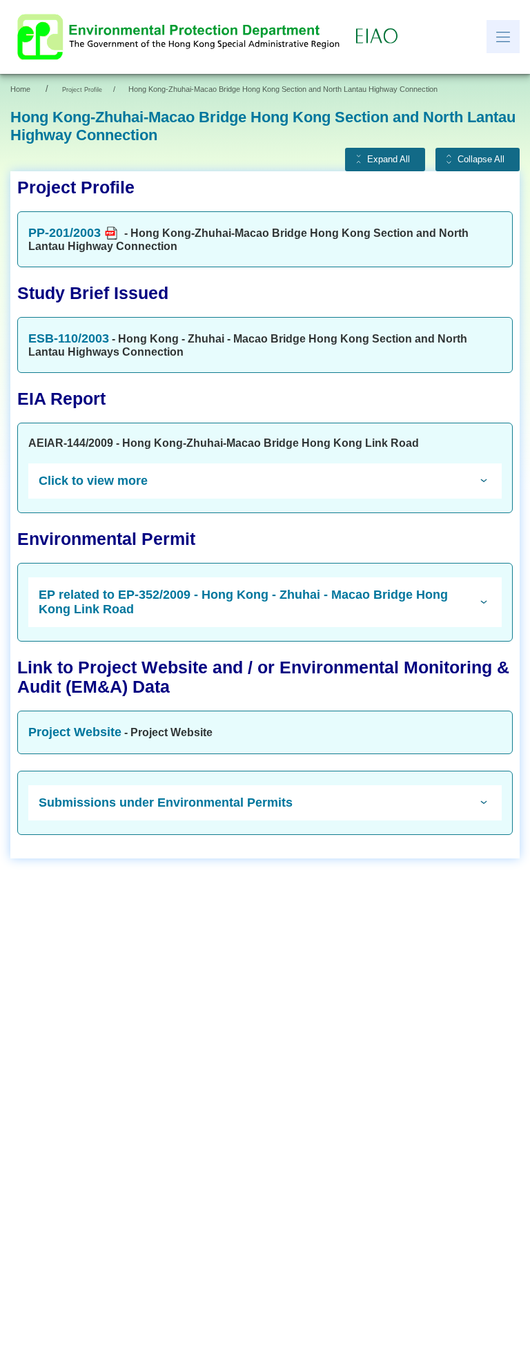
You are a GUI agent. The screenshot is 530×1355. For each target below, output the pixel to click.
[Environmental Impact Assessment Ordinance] (380, 36)
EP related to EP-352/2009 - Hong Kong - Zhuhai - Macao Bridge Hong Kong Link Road (243, 602)
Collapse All (481, 159)
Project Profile (82, 89)
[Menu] (503, 36)
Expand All (388, 159)
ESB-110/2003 (68, 338)
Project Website (74, 732)
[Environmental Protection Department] (181, 37)
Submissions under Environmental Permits (166, 802)
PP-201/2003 (64, 233)
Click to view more (93, 481)
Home (20, 89)
